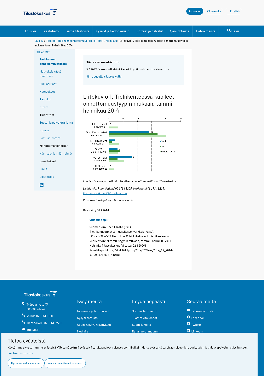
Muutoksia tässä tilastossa (50, 73)
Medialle (82, 331)
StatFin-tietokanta (144, 311)
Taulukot (46, 99)
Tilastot (50, 40)
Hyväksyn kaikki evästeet (26, 363)
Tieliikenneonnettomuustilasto (76, 40)
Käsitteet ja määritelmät (56, 153)
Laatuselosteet (50, 138)
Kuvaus (45, 130)
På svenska (215, 11)
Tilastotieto (50, 31)
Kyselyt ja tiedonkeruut (112, 31)
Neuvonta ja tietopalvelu (93, 311)
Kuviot (44, 107)
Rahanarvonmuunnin (146, 331)
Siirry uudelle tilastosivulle (104, 76)
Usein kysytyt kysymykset (94, 324)
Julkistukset (48, 83)
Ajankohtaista (179, 31)
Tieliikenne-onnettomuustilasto (53, 61)
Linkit (43, 169)
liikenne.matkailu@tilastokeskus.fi (105, 193)
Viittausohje (98, 220)
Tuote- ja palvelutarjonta (56, 122)
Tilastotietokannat (144, 318)
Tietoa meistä (205, 31)
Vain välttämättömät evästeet (65, 363)
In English (234, 11)
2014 (100, 40)
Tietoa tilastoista (77, 31)
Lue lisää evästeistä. (21, 353)
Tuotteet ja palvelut (149, 31)
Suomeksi (194, 11)
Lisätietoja (47, 176)
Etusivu (30, 31)
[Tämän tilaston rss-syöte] (57, 186)
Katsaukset (47, 91)
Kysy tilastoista (87, 318)
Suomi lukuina (141, 324)
